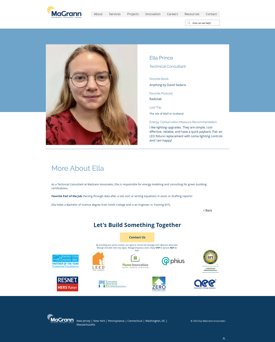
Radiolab (155, 99)
